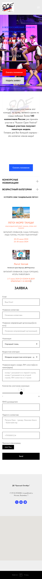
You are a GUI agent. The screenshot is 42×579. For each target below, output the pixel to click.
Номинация (6, 436)
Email (4, 394)
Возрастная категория (10, 449)
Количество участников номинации (15, 483)
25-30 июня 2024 (21, 339)
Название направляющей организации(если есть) (19, 421)
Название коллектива (10, 407)
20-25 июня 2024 (21, 336)
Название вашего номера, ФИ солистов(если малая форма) (20, 463)
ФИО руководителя (10, 499)
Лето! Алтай (21, 361)
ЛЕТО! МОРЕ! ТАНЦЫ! (21, 319)
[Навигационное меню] (38, 7)
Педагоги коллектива (10, 512)
